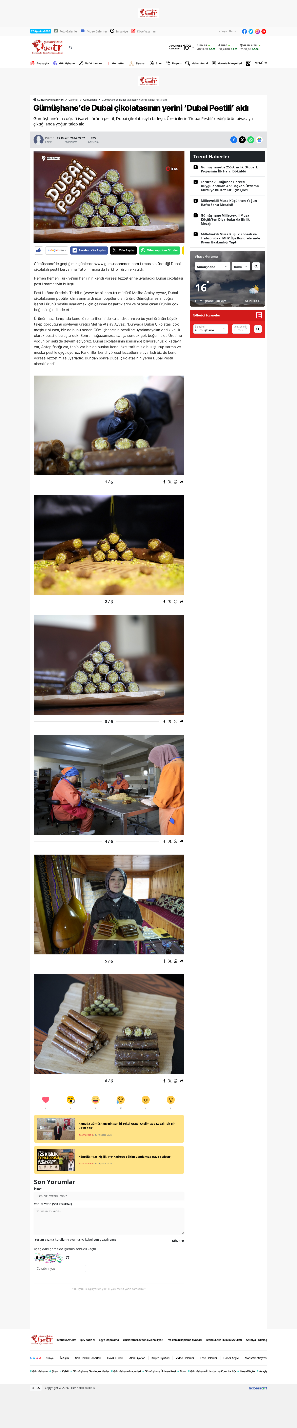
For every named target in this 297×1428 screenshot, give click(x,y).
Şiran (53, 1371)
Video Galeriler (97, 31)
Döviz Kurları (115, 1358)
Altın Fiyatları (137, 1358)
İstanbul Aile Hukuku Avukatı (224, 1339)
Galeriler (73, 99)
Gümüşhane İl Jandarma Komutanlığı (212, 1371)
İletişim (234, 31)
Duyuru (176, 63)
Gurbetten (118, 63)
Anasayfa (42, 63)
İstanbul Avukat (66, 1339)
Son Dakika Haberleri (88, 1358)
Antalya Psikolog (256, 1339)
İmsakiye (122, 31)
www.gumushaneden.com (116, 264)
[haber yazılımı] (258, 1388)
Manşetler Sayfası (256, 1358)
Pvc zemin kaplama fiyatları (184, 1339)
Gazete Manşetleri (230, 63)
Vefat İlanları (93, 63)
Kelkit (64, 1371)
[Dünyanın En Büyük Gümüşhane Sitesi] (42, 1339)
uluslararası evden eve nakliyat (143, 1339)
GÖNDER (178, 1241)
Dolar (203, 45)
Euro (224, 45)
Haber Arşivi (200, 63)
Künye (223, 31)
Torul (181, 1371)
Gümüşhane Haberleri (50, 99)
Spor (159, 63)
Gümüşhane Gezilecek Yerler (90, 1371)
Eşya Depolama (109, 1339)
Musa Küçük (246, 1371)
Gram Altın (250, 45)
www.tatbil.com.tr (100, 293)
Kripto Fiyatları (161, 1358)
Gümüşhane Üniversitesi (159, 1371)
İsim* (38, 1189)
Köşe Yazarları (146, 31)
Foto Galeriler (69, 31)
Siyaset (140, 63)
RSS (37, 1388)
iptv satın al (87, 1339)
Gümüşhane (67, 63)
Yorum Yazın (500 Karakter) (53, 1204)
